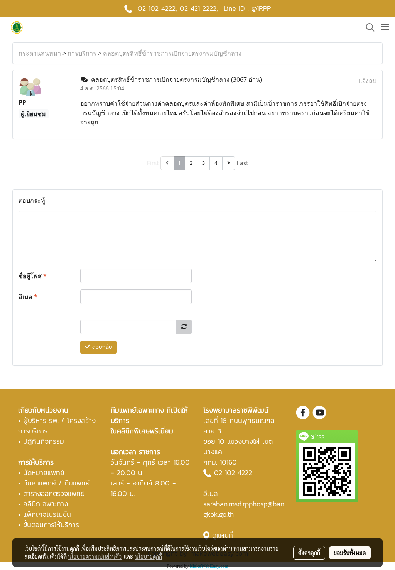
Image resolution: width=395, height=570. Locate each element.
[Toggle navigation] (384, 27)
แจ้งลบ (367, 80)
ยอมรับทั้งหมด (350, 552)
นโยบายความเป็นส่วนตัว (95, 556)
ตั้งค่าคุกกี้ (309, 552)
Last (242, 162)
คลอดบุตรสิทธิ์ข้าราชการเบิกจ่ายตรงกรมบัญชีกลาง (172, 53)
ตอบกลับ (101, 347)
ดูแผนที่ (222, 535)
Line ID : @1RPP (247, 8)
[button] (367, 27)
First (153, 162)
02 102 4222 (233, 472)
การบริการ (82, 53)
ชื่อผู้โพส (33, 276)
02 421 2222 (198, 8)
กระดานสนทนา (40, 53)
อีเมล (28, 297)
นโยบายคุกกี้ (148, 556)
